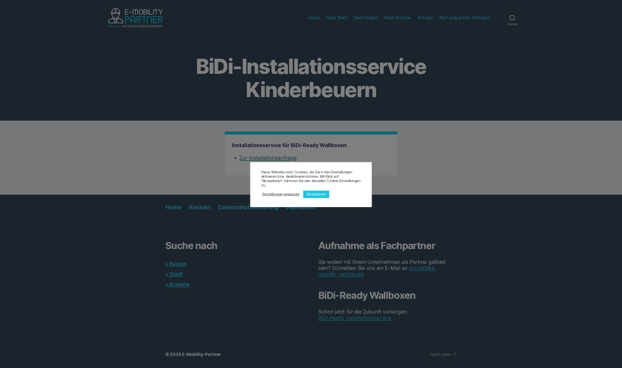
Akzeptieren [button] (316, 194)
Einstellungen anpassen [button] (281, 194)
